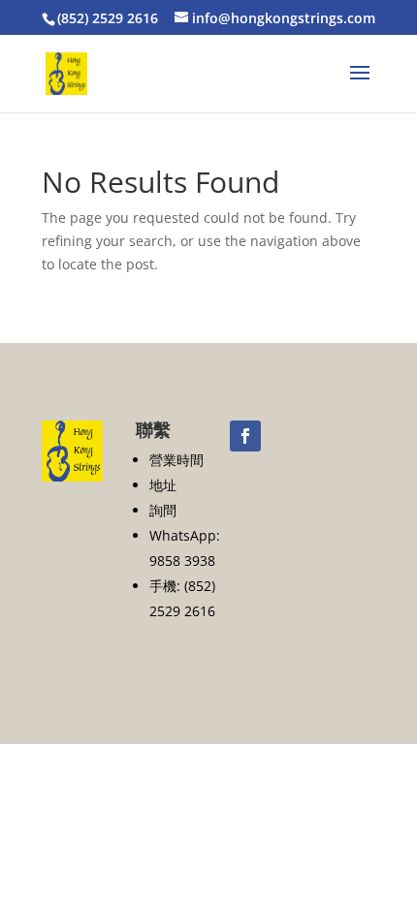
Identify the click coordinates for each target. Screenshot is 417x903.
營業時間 (176, 460)
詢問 (162, 510)
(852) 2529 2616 (107, 18)
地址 (162, 485)
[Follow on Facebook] (245, 436)
